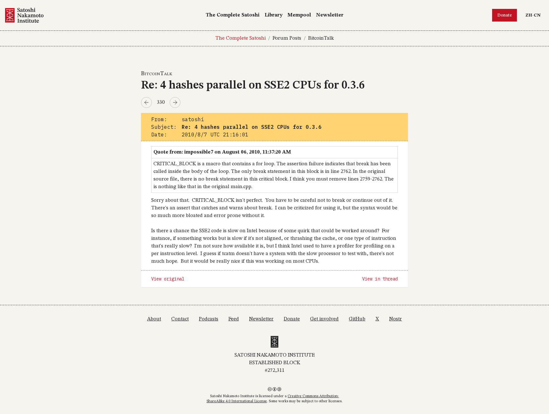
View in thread (380, 279)
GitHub (357, 319)
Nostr (395, 319)
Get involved (324, 319)
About (154, 319)
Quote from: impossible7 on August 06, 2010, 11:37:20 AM (222, 152)
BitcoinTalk (321, 38)
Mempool (299, 15)
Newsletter (329, 15)
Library (273, 15)
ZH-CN (534, 15)
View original (167, 279)
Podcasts (208, 319)
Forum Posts (287, 38)
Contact (180, 319)
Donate (504, 15)
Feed (233, 319)
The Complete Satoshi (233, 15)
